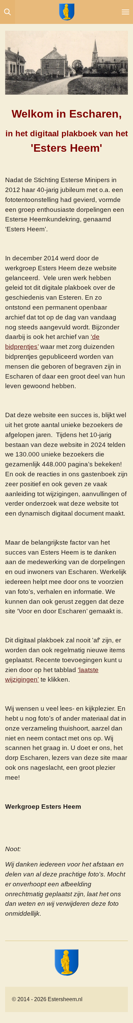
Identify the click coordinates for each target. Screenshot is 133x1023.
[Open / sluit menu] (125, 12)
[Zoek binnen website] (7, 12)
